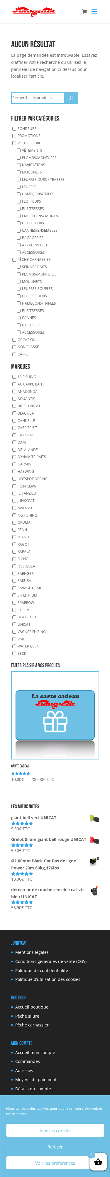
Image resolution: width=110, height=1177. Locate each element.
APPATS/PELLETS (36, 245)
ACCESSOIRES (33, 332)
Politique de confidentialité (41, 970)
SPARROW (26, 602)
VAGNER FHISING (32, 632)
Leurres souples (37, 288)
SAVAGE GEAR (29, 588)
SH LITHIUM (27, 595)
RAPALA (24, 551)
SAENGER (25, 573)
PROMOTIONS (29, 135)
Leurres (29, 187)
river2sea (26, 566)
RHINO (23, 559)
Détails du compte (33, 1088)
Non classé (28, 347)
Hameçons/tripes (38, 194)
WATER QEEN (28, 646)
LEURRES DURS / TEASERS (43, 179)
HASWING (26, 471)
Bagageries (32, 238)
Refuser (55, 1147)
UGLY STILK (27, 617)
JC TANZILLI (27, 493)
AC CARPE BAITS (31, 384)
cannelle (26, 420)
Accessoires (33, 252)
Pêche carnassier (34, 259)
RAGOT (23, 544)
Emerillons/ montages (43, 216)
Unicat (24, 624)
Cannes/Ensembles (39, 230)
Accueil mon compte (35, 1052)
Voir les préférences (55, 1163)
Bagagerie (31, 325)
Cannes (29, 317)
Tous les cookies (55, 1130)
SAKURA (24, 580)
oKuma (24, 522)
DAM (22, 442)
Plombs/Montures (39, 158)
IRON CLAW (27, 486)
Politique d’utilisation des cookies (47, 979)
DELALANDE (28, 450)
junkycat (26, 500)
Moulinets (32, 172)
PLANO (23, 537)
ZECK (22, 653)
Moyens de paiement (36, 1079)
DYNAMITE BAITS (32, 457)
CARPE (23, 354)
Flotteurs (31, 201)
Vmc (21, 639)
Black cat (27, 413)
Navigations (33, 165)
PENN (22, 529)
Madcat (25, 508)
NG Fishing (27, 515)
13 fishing (27, 377)
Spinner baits (34, 267)
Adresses (24, 1070)
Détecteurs (33, 223)
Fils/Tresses (33, 208)
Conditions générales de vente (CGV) (51, 961)
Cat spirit (26, 435)
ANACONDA (28, 391)
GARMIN (24, 464)
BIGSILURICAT (29, 406)
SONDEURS (27, 128)
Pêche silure (29, 143)
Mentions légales (32, 952)
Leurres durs (34, 296)
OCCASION (26, 340)
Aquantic (26, 398)
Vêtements (32, 150)
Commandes (27, 1061)
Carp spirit (27, 427)
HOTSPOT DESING (33, 479)
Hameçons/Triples (39, 303)
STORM (24, 609)
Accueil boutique (31, 1007)
